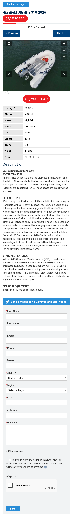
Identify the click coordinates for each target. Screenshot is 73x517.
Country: (11, 372)
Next (61, 33)
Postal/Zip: (12, 410)
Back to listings (16, 4)
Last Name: (13, 323)
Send (13, 508)
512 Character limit (14, 451)
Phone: (10, 348)
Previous (12, 33)
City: (9, 397)
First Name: (13, 311)
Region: (10, 385)
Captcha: (11, 476)
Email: (10, 335)
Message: (12, 422)
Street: (10, 360)
